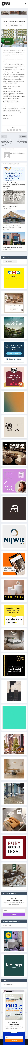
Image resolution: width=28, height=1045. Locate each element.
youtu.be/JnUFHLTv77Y (8, 115)
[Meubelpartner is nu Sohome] (14, 238)
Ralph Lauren (14, 91)
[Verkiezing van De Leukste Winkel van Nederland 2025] (14, 217)
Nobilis (10, 96)
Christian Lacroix (11, 93)
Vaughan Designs (16, 96)
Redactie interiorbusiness (16, 24)
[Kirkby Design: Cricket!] (14, 197)
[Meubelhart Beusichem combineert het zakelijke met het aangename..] (14, 174)
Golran (8, 101)
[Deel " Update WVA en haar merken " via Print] (19, 130)
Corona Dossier (14, 25)
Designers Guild (6, 91)
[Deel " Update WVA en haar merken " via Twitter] (11, 130)
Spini (12, 101)
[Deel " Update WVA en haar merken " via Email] (16, 130)
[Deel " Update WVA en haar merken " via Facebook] (8, 130)
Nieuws (20, 25)
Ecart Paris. (17, 101)
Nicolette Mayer (10, 100)
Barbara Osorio (11, 98)
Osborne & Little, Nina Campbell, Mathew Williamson (13, 94)
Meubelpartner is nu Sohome (12, 247)
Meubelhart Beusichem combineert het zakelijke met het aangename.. (14, 184)
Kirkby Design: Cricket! (10, 206)
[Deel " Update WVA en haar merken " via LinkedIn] (14, 130)
